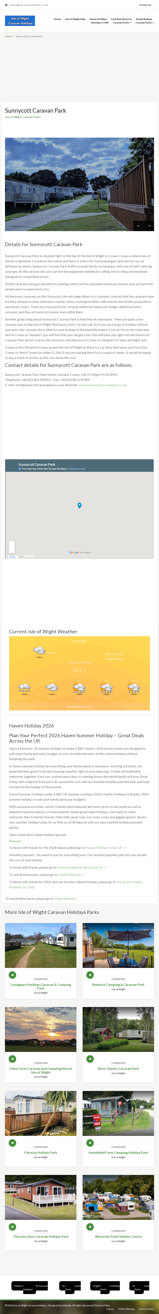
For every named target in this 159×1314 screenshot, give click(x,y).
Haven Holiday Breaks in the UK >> (82, 867)
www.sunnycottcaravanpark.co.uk (102, 385)
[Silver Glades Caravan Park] (118, 1033)
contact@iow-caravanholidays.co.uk (28, 4)
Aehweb (66, 1305)
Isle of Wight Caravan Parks (23, 117)
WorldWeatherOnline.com (79, 707)
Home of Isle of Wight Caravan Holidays (31, 1287)
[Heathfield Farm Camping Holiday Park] (118, 1117)
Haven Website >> (71, 874)
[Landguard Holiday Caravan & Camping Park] (40, 949)
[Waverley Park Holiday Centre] (118, 1201)
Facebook (145, 5)
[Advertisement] (79, 71)
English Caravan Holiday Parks (106, 1287)
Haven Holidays (98, 19)
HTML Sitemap (126, 1308)
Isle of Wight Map (75, 19)
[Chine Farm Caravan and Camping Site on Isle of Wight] (40, 1033)
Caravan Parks (121, 22)
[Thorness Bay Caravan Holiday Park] (40, 1201)
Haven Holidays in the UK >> (106, 847)
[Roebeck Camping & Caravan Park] (118, 949)
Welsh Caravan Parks (140, 1287)
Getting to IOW (100, 22)
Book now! (15, 841)
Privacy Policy (102, 1305)
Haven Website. (65, 898)
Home (57, 19)
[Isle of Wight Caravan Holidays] (21, 21)
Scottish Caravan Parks (71, 1287)
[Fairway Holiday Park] (40, 1117)
